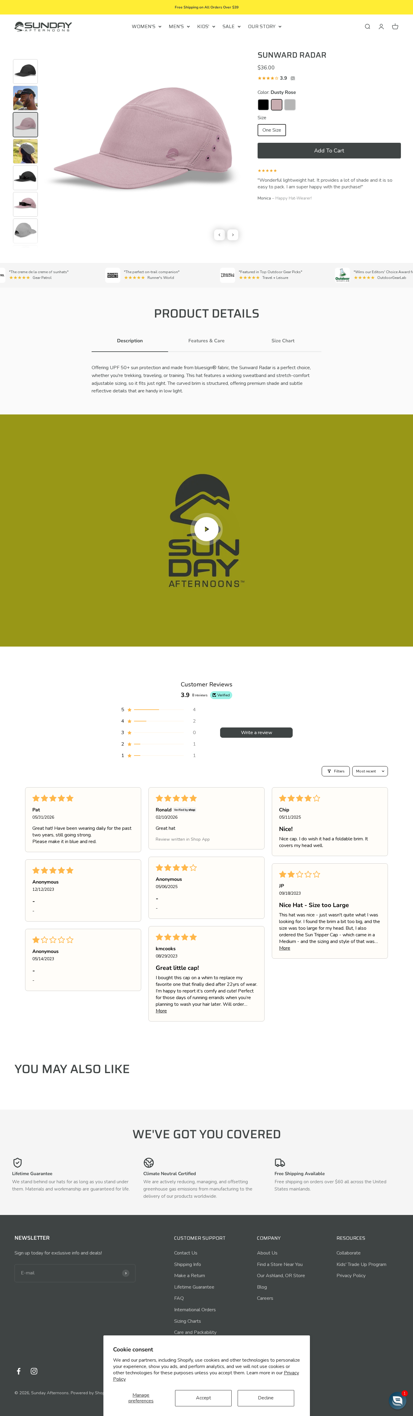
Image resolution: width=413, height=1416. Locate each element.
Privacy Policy (351, 1275)
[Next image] (232, 234)
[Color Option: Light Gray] (290, 104)
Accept (203, 1398)
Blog (262, 1287)
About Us (267, 1253)
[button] (329, 150)
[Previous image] (219, 234)
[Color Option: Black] (263, 104)
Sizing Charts (187, 1321)
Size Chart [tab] (283, 340)
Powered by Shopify (90, 1393)
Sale (229, 26)
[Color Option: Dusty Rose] (276, 104)
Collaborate (349, 1253)
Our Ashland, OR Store (281, 1275)
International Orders (195, 1309)
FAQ (179, 1298)
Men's (176, 26)
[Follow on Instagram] (34, 1371)
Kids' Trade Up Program (361, 1264)
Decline (266, 1398)
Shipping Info (187, 1264)
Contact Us (185, 1253)
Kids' (203, 26)
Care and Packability (195, 1332)
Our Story (261, 26)
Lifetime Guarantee (194, 1287)
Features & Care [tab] (206, 340)
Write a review (256, 732)
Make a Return (189, 1275)
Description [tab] (130, 340)
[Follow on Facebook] (19, 1371)
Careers (265, 1298)
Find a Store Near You (280, 1264)
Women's (143, 26)
